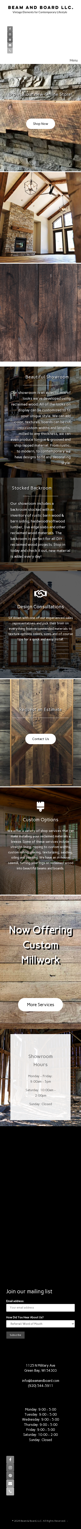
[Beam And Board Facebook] (10, 29)
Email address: (15, 1301)
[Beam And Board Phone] (10, 50)
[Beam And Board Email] (10, 45)
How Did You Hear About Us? (24, 1317)
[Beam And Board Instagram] (10, 34)
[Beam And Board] (40, 11)
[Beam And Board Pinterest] (10, 40)
